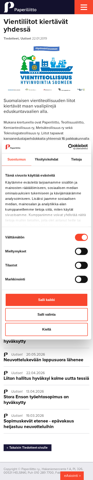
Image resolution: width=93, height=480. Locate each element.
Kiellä (46, 329)
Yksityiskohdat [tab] (46, 159)
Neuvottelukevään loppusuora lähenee (43, 360)
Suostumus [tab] (16, 159)
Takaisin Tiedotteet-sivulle (28, 448)
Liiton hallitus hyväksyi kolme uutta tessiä (46, 378)
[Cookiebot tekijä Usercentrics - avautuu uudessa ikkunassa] (68, 147)
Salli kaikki (46, 300)
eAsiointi (71, 475)
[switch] (81, 251)
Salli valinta (46, 314)
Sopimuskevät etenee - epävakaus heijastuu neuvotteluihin (39, 423)
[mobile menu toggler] (83, 7)
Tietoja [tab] (76, 159)
